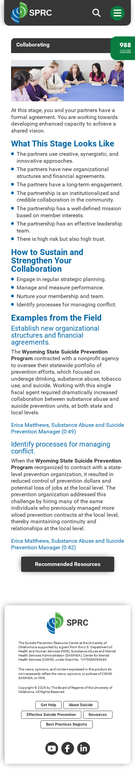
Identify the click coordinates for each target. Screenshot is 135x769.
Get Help (48, 705)
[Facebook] (67, 748)
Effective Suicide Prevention (51, 714)
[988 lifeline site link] (122, 48)
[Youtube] (51, 748)
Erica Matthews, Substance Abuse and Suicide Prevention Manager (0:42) (67, 544)
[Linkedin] (83, 748)
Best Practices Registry (66, 724)
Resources (98, 714)
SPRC (77, 623)
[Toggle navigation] (117, 13)
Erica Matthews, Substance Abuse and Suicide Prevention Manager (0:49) (67, 428)
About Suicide (81, 705)
